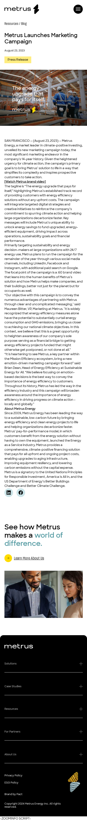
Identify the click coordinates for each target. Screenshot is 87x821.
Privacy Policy (13, 775)
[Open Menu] (78, 9)
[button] (43, 665)
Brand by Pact (13, 794)
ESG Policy (11, 782)
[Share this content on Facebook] (20, 492)
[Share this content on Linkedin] (8, 492)
